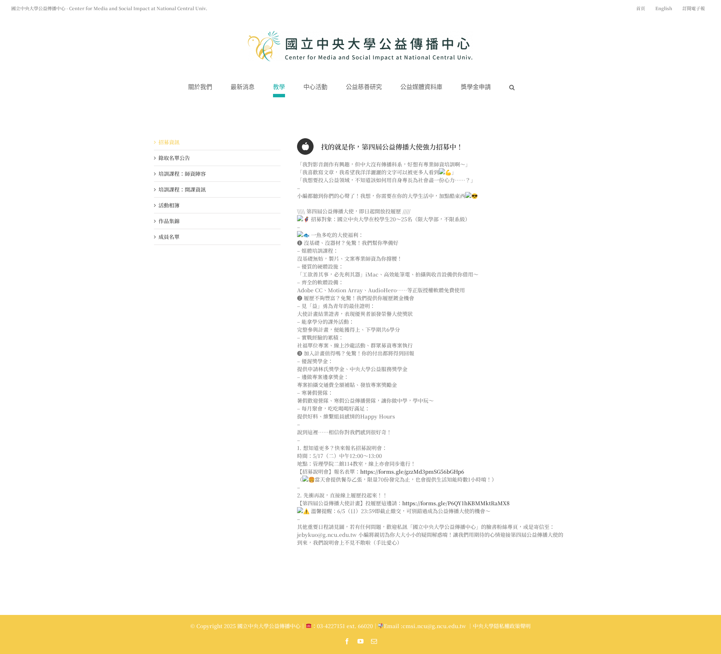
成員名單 (168, 236)
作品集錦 (168, 221)
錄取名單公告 (174, 158)
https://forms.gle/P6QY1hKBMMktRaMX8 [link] (456, 503)
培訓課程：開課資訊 (182, 189)
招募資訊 (168, 142)
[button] (512, 87)
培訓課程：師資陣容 (182, 173)
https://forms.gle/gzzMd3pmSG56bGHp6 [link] (412, 471)
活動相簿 (168, 205)
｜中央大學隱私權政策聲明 (499, 626)
